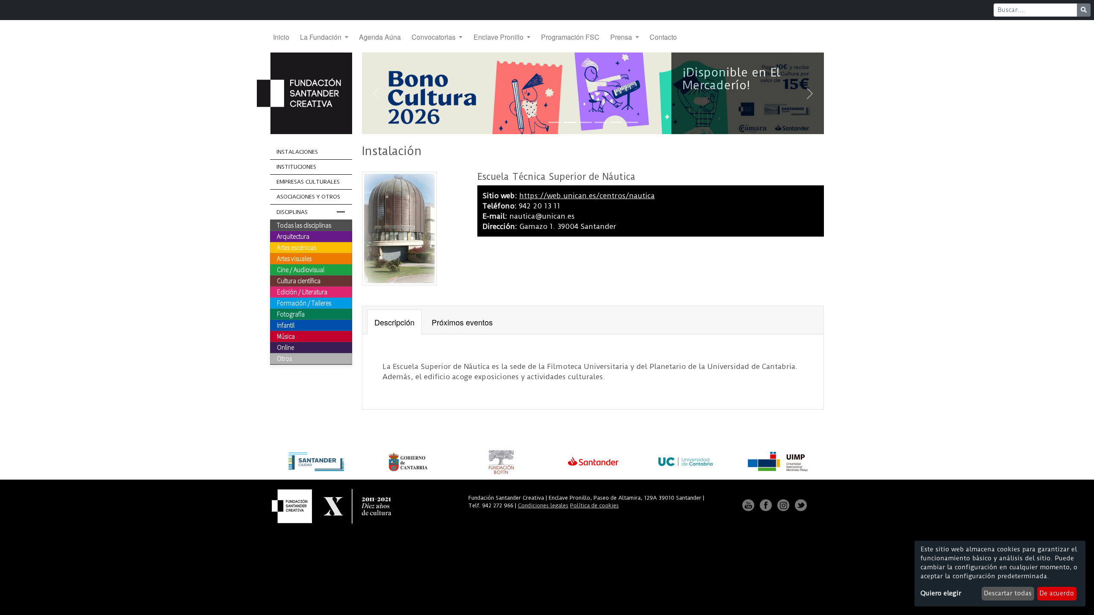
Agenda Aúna (380, 37)
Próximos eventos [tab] (462, 322)
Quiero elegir (940, 593)
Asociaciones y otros (308, 196)
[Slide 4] (600, 122)
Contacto (663, 37)
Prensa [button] (622, 37)
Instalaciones (297, 152)
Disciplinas (292, 212)
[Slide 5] (616, 122)
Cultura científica (299, 280)
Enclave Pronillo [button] (499, 37)
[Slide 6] (631, 122)
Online (285, 347)
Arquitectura (293, 236)
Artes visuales (294, 258)
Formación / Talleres (304, 303)
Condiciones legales (543, 505)
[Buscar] (1084, 10)
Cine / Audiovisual (300, 269)
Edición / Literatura (302, 291)
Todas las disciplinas (304, 225)
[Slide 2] (570, 122)
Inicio (281, 37)
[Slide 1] (554, 122)
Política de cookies (594, 505)
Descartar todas (1008, 593)
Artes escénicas (296, 247)
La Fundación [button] (321, 37)
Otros (284, 358)
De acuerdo (1056, 593)
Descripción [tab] (394, 322)
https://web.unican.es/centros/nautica (587, 195)
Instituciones (296, 167)
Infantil (285, 325)
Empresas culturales (308, 182)
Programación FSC (570, 37)
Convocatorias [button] (434, 37)
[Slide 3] (585, 122)
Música (286, 336)
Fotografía (291, 314)
